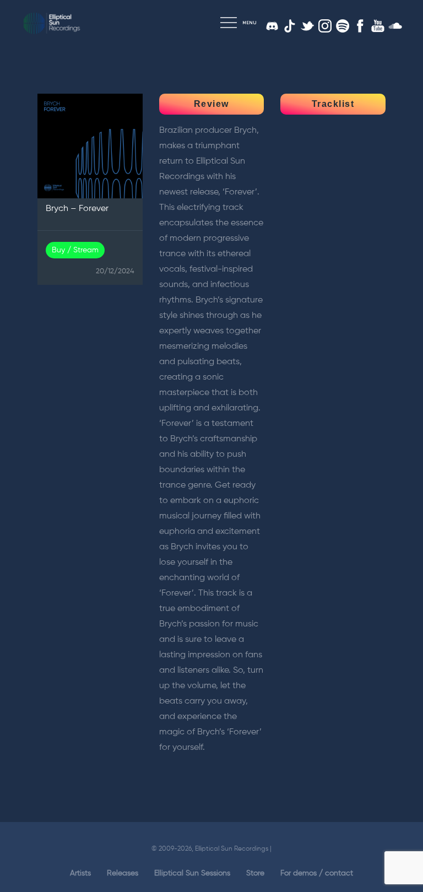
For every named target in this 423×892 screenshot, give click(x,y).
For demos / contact (316, 873)
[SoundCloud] (395, 26)
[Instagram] (325, 26)
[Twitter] (307, 26)
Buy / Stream (75, 250)
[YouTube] (377, 26)
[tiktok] (289, 26)
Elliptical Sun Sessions (192, 873)
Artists (80, 873)
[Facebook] (360, 26)
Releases (122, 873)
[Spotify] (342, 26)
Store (255, 873)
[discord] (272, 26)
